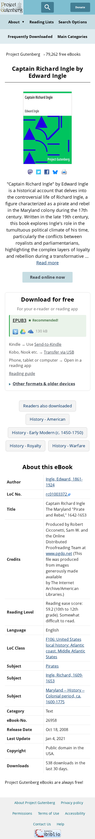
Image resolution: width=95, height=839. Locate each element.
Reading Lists (41, 21)
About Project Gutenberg (34, 802)
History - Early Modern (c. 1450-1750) (47, 432)
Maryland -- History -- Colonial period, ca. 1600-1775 (65, 696)
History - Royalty (25, 445)
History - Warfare (68, 445)
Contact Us (42, 824)
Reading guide (22, 373)
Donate (80, 7)
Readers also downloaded (47, 406)
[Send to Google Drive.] (23, 331)
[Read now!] (47, 162)
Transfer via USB (59, 352)
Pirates (52, 666)
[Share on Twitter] (38, 171)
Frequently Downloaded (30, 36)
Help (60, 824)
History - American (47, 419)
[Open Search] (47, 7)
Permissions (22, 813)
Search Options (72, 21)
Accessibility (75, 813)
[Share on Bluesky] (55, 171)
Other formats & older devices (44, 383)
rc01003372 (57, 494)
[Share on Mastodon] (30, 171)
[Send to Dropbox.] (15, 331)
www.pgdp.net (59, 553)
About (16, 21)
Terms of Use (48, 813)
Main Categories (72, 36)
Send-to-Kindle (48, 344)
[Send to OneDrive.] (31, 331)
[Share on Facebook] (46, 171)
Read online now (47, 277)
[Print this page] (64, 171)
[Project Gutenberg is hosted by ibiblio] (47, 836)
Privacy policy (72, 802)
